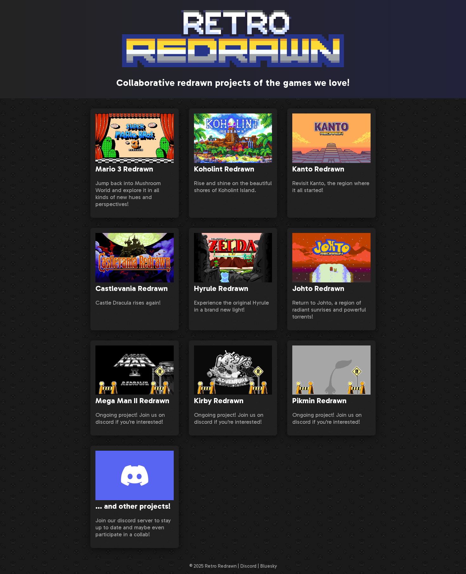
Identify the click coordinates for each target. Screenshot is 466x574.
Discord (248, 566)
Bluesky (268, 566)
